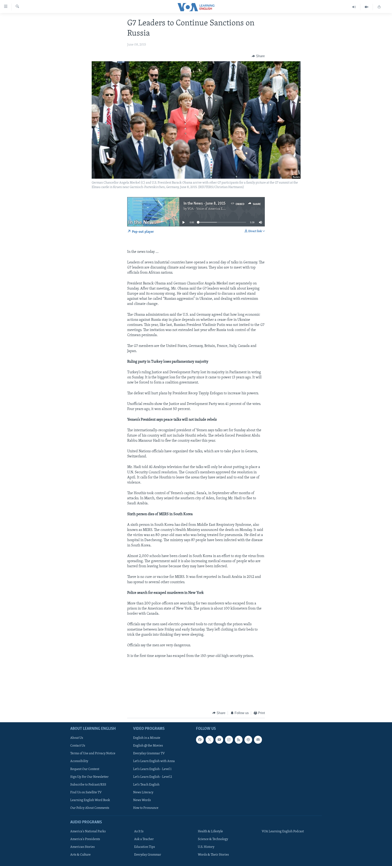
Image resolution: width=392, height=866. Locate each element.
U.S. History (206, 847)
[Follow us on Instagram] (229, 739)
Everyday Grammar (147, 854)
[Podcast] (248, 739)
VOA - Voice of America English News (213, 209)
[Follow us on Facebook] (200, 739)
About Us (76, 738)
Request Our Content (84, 769)
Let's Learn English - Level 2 (152, 777)
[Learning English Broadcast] (354, 7)
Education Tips (144, 847)
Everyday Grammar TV (149, 753)
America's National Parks (88, 831)
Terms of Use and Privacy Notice (92, 753)
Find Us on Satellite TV (86, 792)
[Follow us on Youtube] (219, 739)
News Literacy (143, 792)
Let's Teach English (146, 784)
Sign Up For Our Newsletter (89, 777)
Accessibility (79, 761)
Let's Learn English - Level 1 (152, 769)
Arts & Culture (80, 854)
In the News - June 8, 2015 (204, 204)
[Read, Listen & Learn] (379, 7)
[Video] (366, 7)
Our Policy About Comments (89, 808)
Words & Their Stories (213, 854)
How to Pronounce (145, 808)
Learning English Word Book (90, 800)
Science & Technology (213, 839)
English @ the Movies (148, 745)
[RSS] (239, 739)
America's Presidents (85, 839)
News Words (142, 800)
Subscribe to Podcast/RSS (88, 784)
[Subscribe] (258, 739)
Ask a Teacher (144, 839)
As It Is (139, 831)
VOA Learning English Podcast (283, 831)
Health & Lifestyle (210, 831)
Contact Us (77, 745)
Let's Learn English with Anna (154, 761)
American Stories (82, 847)
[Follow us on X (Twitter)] (209, 739)
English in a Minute (146, 738)
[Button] (258, 56)
